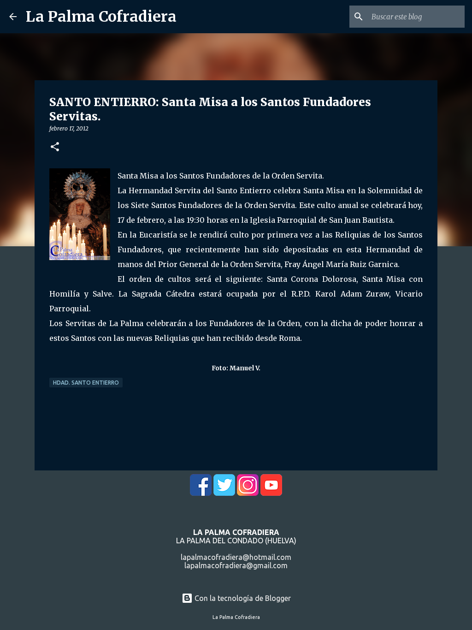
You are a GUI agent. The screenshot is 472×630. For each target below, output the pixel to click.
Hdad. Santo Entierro (86, 383)
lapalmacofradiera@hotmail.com (236, 557)
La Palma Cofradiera (101, 16)
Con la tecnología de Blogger (242, 598)
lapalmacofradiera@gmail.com (236, 565)
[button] (54, 147)
